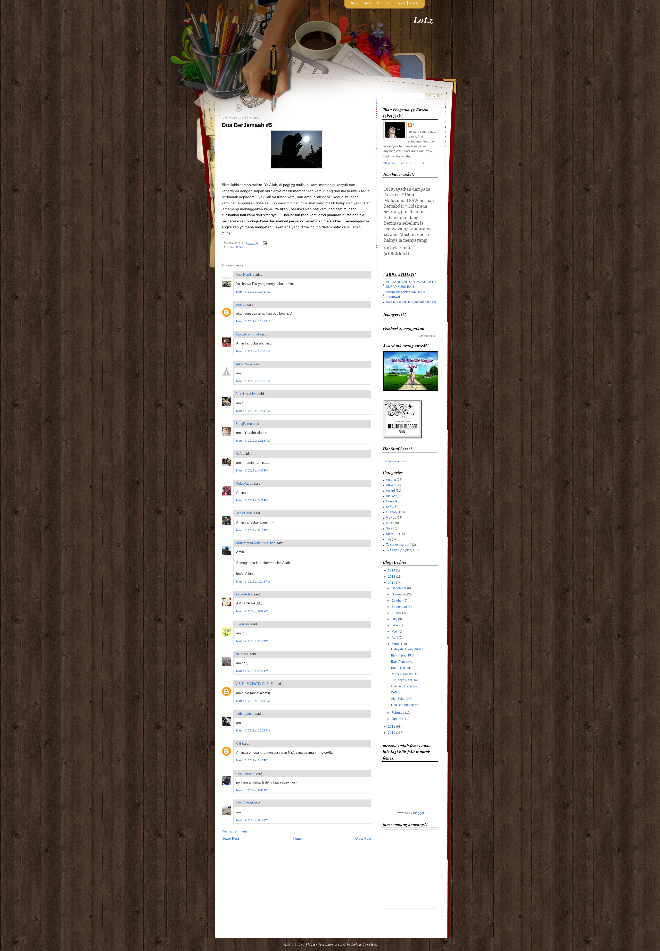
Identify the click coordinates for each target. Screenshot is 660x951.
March (396, 644)
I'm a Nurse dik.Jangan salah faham (411, 302)
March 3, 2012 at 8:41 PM (252, 790)
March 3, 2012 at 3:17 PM (252, 760)
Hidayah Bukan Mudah (407, 649)
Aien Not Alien (246, 394)
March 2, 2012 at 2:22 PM (252, 670)
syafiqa (240, 304)
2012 (391, 583)
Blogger (418, 813)
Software (392, 534)
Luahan (391, 512)
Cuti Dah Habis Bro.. (405, 686)
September (399, 607)
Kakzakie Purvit (247, 334)
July (394, 619)
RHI (238, 743)
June (395, 625)
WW (394, 692)
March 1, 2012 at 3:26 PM (252, 500)
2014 (391, 570)
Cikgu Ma (242, 624)
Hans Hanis (244, 513)
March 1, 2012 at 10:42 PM (253, 581)
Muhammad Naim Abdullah (255, 543)
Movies (391, 517)
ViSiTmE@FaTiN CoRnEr (254, 684)
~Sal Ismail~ (244, 773)
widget (432, 335)
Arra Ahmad (244, 803)
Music (390, 523)
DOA (239, 247)
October (397, 600)
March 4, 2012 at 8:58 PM (252, 820)
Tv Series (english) (399, 550)
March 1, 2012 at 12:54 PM (253, 411)
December (399, 588)
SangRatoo (243, 424)
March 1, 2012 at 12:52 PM (253, 381)
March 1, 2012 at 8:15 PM (252, 530)
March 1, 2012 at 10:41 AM (253, 291)
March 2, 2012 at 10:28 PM (253, 730)
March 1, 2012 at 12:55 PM (253, 440)
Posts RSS (383, 3)
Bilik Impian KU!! (402, 655)
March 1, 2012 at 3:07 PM (252, 470)
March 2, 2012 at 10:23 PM (253, 700)
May (395, 631)
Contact (400, 3)
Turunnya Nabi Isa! (404, 680)
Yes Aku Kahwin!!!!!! (404, 674)
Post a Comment (234, 831)
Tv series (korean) (398, 544)
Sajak (390, 528)
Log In (414, 3)
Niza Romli (243, 274)
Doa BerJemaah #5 (247, 125)
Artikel (390, 485)
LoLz (423, 19)
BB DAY (391, 496)
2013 (391, 576)
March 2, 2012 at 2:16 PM (252, 641)
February (398, 712)
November (399, 594)
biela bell (242, 654)
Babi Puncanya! (402, 661)
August (396, 613)
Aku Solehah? (401, 699)
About (368, 3)
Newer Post (230, 838)
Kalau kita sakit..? (403, 668)
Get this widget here (395, 461)
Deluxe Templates (364, 944)
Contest (391, 501)
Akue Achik (243, 594)
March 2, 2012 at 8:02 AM (252, 611)
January (397, 719)
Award (390, 490)
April (395, 637)
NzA (238, 454)
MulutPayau (244, 483)
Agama (391, 480)
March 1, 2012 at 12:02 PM (253, 351)
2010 (391, 733)
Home (354, 3)
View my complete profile (404, 163)
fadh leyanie (244, 714)
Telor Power (244, 364)
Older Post (363, 838)
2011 (391, 726)
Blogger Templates (320, 944)
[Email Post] (264, 242)
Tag (388, 539)
